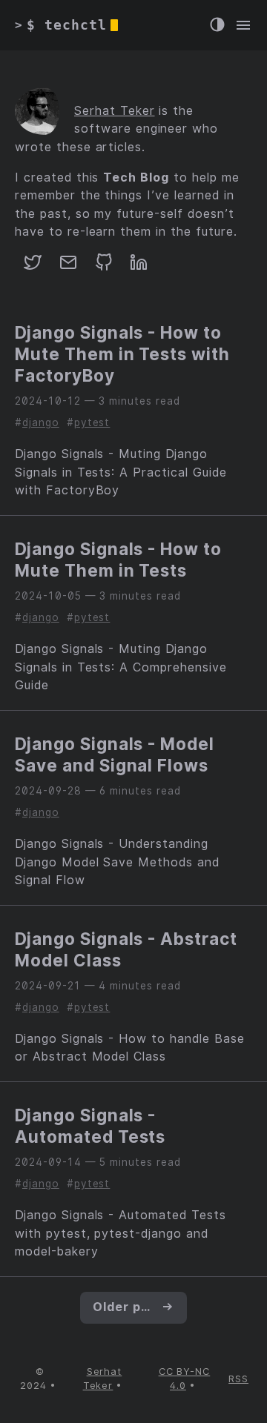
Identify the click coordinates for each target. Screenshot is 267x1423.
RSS (238, 1378)
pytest (92, 422)
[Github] (104, 267)
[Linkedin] (139, 267)
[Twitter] (33, 267)
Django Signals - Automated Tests (90, 1126)
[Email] (68, 267)
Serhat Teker (114, 111)
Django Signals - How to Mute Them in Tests (118, 559)
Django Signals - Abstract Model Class (126, 949)
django (40, 422)
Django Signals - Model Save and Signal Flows (114, 754)
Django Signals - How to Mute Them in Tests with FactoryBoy (122, 353)
